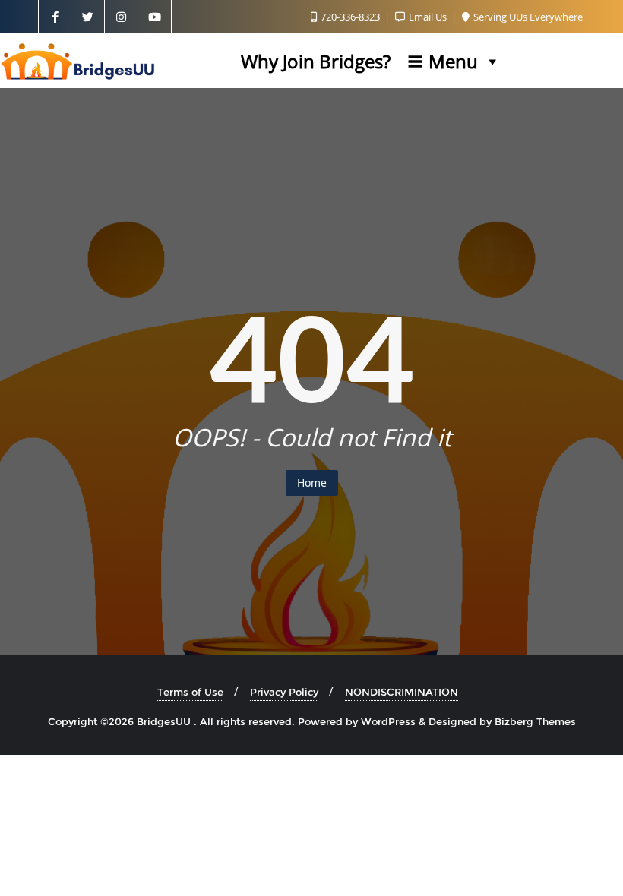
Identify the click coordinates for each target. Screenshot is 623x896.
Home (312, 482)
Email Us (427, 17)
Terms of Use (190, 692)
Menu (453, 61)
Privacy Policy (284, 692)
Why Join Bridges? (316, 61)
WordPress (388, 721)
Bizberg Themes (535, 721)
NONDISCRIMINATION (401, 692)
